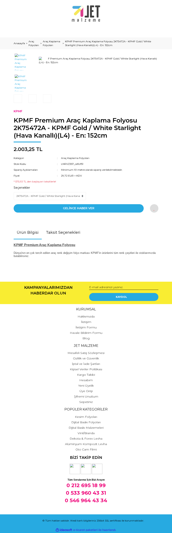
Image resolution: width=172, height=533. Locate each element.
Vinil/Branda (86, 433)
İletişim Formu (86, 327)
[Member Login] (86, 30)
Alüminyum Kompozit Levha (86, 444)
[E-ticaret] (85, 530)
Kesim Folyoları (86, 417)
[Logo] (86, 13)
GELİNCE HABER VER (78, 208)
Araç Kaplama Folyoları (75, 158)
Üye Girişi (86, 391)
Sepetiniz (86, 402)
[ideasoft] (64, 530)
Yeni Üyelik (86, 385)
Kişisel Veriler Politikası (86, 369)
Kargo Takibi (86, 375)
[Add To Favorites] (154, 208)
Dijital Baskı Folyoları (86, 422)
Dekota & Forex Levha (86, 438)
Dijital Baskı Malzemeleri (86, 428)
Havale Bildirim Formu (86, 333)
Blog (86, 338)
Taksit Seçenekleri (63, 232)
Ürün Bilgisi (28, 232)
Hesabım (86, 380)
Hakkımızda (86, 316)
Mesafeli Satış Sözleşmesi (86, 353)
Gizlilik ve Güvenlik (86, 358)
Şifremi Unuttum (86, 396)
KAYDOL (121, 296)
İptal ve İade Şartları (86, 364)
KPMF (18, 111)
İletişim (86, 322)
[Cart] (153, 30)
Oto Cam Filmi (86, 449)
